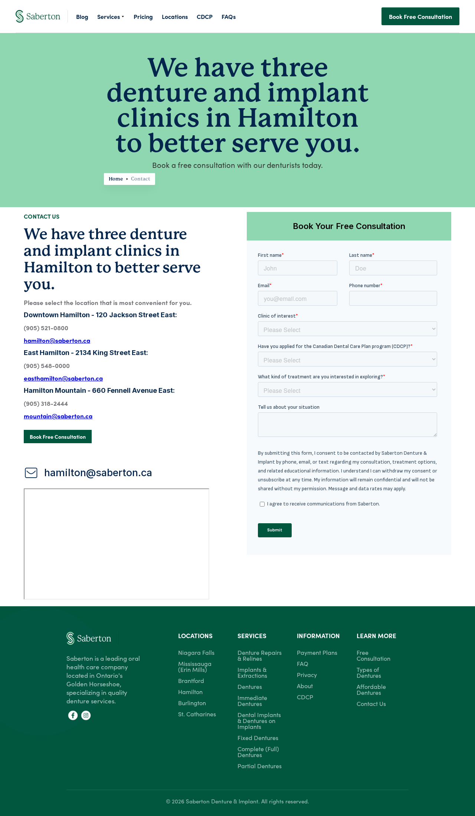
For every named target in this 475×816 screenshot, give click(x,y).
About (305, 685)
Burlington (192, 703)
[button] (111, 16)
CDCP (305, 697)
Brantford (191, 680)
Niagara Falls (196, 652)
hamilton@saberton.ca (98, 472)
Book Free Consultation (420, 16)
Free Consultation (373, 655)
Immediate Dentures (252, 700)
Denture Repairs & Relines (260, 655)
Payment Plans (317, 652)
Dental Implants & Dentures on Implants (259, 720)
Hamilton (190, 691)
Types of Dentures (369, 672)
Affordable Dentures (371, 689)
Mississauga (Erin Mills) (195, 666)
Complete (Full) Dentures (258, 751)
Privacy (307, 674)
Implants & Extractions (252, 672)
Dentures (250, 686)
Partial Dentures (260, 766)
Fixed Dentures (258, 737)
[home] (42, 16)
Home (116, 179)
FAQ (302, 663)
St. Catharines (197, 714)
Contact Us (371, 703)
